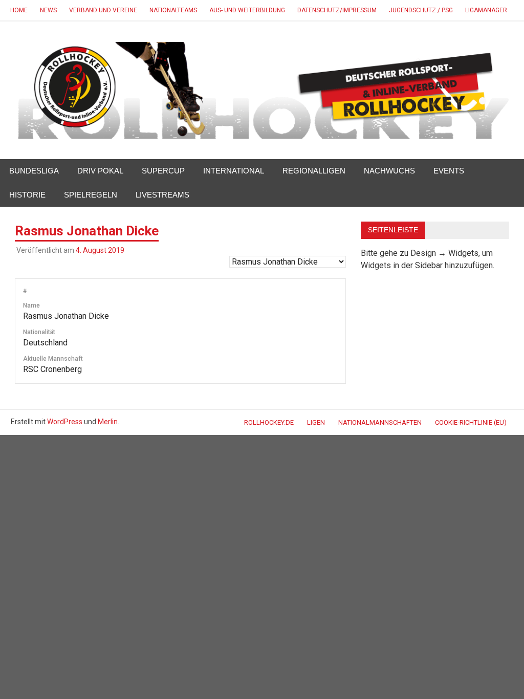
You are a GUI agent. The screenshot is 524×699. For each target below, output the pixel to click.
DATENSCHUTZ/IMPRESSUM (337, 10)
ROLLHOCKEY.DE (269, 422)
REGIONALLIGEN (313, 170)
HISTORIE (27, 194)
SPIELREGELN (90, 194)
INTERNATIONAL (233, 170)
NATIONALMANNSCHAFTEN (380, 422)
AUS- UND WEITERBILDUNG (247, 10)
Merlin (108, 422)
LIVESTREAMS (162, 194)
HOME (19, 10)
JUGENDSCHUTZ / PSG (421, 10)
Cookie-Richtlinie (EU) (471, 422)
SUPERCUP (163, 170)
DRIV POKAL (100, 170)
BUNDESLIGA (34, 170)
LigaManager (486, 10)
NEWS (48, 10)
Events (448, 170)
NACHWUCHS (389, 170)
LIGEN (316, 422)
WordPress (64, 422)
